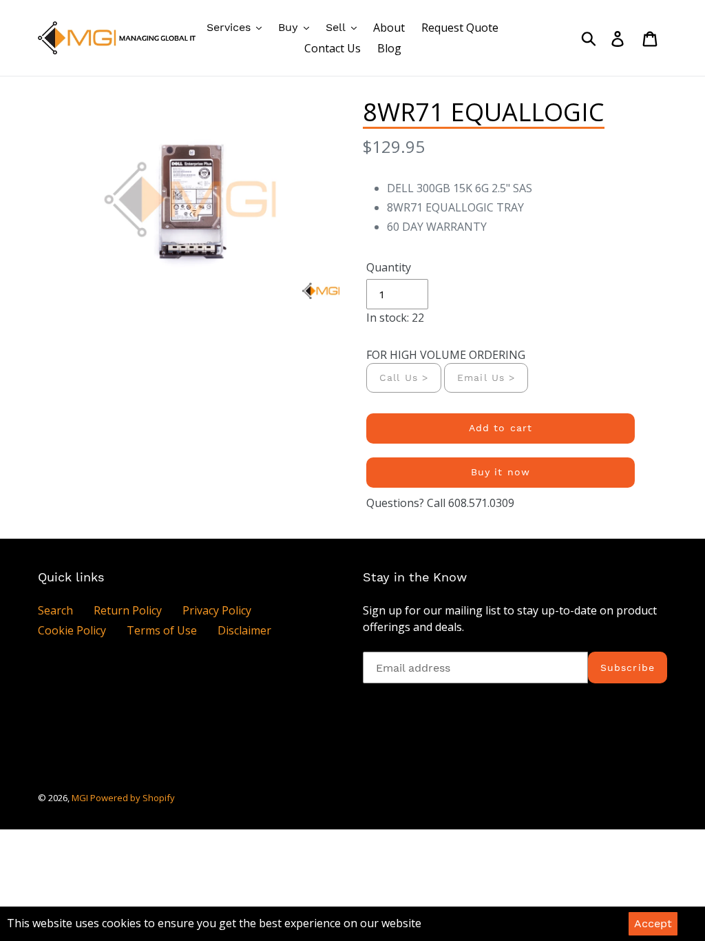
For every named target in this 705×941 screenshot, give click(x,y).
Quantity (388, 267)
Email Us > (486, 377)
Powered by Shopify (132, 798)
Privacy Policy (216, 610)
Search (55, 610)
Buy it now (500, 471)
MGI (81, 798)
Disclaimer (244, 630)
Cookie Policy (72, 630)
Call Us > (403, 377)
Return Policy (128, 610)
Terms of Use (162, 630)
